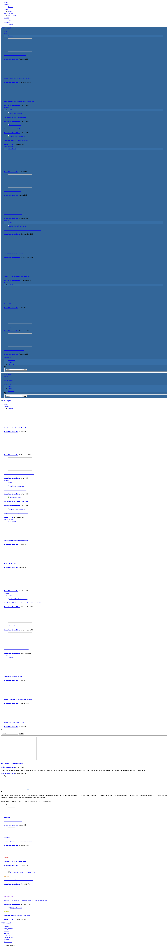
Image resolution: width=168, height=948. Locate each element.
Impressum (8, 374)
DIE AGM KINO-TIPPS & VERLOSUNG (13, 214)
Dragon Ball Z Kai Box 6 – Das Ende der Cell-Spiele (17, 915)
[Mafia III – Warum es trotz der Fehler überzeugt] (20, 272)
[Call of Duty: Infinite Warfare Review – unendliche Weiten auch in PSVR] (17, 226)
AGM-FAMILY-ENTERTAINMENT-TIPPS (14, 350)
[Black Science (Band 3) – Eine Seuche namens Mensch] (21, 873)
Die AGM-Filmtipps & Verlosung (12, 191)
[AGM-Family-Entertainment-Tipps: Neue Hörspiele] (20, 323)
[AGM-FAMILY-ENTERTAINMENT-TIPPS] (20, 346)
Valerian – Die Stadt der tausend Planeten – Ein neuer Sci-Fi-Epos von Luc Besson (25, 900)
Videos (6, 18)
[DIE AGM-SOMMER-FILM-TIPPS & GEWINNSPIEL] (20, 164)
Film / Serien (8, 13)
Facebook (11, 360)
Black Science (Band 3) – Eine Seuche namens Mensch (18, 880)
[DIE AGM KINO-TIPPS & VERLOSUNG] (20, 210)
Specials (7, 22)
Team (6, 376)
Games (6, 5)
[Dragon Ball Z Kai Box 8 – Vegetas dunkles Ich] (16, 136)
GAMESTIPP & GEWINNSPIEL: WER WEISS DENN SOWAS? (17, 78)
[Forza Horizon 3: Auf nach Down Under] (20, 249)
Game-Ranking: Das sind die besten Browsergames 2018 (19, 101)
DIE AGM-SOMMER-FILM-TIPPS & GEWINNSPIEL (16, 168)
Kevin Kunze (8, 144)
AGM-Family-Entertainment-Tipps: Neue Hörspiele (18, 327)
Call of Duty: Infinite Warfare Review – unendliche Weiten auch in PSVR (22, 230)
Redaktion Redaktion (12, 105)
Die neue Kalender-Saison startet (13, 303)
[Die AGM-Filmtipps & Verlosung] (20, 187)
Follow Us (7, 358)
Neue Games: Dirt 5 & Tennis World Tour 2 (15, 55)
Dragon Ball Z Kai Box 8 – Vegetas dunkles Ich (16, 140)
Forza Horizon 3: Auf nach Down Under (14, 253)
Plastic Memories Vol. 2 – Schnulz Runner (15, 117)
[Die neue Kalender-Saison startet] (20, 300)
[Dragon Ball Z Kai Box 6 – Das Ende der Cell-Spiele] (15, 908)
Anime (6, 9)
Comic (6, 876)
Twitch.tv (11, 364)
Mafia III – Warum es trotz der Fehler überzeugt (16, 276)
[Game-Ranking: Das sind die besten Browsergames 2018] (20, 97)
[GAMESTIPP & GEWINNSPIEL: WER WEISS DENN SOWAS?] (20, 74)
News (6, 2)
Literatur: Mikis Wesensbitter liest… (12, 763)
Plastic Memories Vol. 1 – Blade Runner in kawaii (16, 128)
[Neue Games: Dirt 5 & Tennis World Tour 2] (20, 51)
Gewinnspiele (8, 381)
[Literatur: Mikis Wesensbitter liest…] (20, 759)
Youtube (10, 362)
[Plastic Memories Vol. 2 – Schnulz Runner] (16, 113)
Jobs (6, 379)
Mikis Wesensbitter (11, 59)
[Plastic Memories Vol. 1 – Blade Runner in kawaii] (14, 125)
